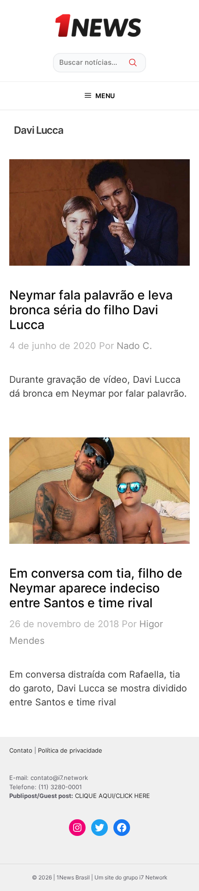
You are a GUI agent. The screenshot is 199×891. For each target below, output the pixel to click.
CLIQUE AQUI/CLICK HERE (112, 795)
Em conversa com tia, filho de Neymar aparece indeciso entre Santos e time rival (95, 588)
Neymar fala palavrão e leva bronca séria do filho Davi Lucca (91, 310)
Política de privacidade (70, 750)
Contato (20, 750)
